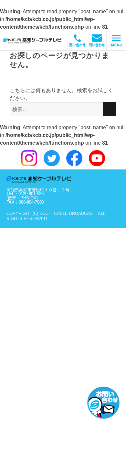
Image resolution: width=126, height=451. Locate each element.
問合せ (77, 40)
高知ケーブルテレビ (40, 40)
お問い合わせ (103, 403)
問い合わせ (97, 40)
